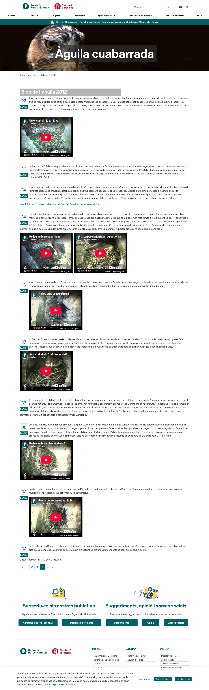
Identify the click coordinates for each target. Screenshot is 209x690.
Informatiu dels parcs (81, 622)
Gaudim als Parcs (135, 660)
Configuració (144, 679)
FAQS (199, 15)
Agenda (56, 15)
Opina (150, 622)
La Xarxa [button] (11, 15)
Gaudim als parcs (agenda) (38, 622)
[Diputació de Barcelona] (46, 651)
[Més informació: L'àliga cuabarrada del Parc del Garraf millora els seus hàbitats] (60, 204)
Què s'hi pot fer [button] (105, 15)
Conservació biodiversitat (140, 15)
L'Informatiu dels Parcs (137, 656)
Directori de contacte (170, 656)
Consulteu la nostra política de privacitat (54, 684)
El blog (44, 75)
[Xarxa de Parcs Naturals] (48, 6)
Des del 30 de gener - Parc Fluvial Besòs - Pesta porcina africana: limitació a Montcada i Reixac (107, 21)
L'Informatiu (79, 15)
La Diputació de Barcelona (105, 656)
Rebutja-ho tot (183, 679)
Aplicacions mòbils (169, 663)
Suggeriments (121, 622)
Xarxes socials (176, 622)
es (186, 7)
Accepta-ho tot (163, 679)
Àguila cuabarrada (28, 75)
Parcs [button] (34, 15)
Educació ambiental (175, 15)
